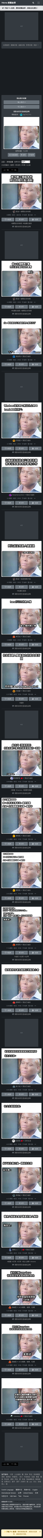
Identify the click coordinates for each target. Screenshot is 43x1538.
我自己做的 (27, 356)
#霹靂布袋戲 (27, 790)
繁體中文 (19, 1490)
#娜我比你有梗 (16, 223)
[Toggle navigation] (38, 3)
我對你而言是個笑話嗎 (23, 227)
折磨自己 (7, 1482)
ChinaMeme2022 (18, 495)
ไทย (19, 1496)
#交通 (21, 957)
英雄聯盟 (37, 1474)
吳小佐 (18, 1086)
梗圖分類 (14, 45)
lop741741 (27, 114)
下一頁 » (14, 170)
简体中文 (27, 1490)
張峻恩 (14, 1307)
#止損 (28, 165)
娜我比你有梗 (26, 211)
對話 (30, 1474)
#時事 (23, 165)
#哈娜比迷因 (27, 223)
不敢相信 (27, 1477)
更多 (35, 45)
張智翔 (17, 1141)
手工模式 (21, 107)
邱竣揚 (18, 440)
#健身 (21, 703)
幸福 (23, 1479)
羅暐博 (18, 1002)
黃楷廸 (18, 1195)
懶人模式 (21, 102)
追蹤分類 (21, 45)
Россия (25, 1496)
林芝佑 (18, 637)
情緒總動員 (30, 1479)
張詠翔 (18, 356)
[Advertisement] (21, 70)
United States (28, 1493)
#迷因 (16, 957)
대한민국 (5, 1496)
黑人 (3, 1484)
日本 (36, 1493)
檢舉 (25, 215)
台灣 (19, 1493)
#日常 (14, 1262)
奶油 (17, 211)
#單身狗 (17, 165)
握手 (13, 1482)
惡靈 (33, 1477)
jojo (31, 1482)
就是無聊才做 (26, 579)
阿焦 (16, 1479)
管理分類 (29, 45)
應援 (37, 1477)
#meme (33, 1262)
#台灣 (26, 957)
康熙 (3, 1477)
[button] (35, 215)
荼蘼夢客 (17, 778)
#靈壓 (12, 165)
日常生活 (28, 1141)
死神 (26, 1474)
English (35, 1490)
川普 (11, 1474)
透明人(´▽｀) (17, 1250)
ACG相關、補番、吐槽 (27, 1307)
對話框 (6, 1479)
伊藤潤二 (15, 1477)
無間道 (8, 1477)
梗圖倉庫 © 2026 (7, 1502)
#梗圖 (13, 790)
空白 (34, 1482)
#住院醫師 (5, 165)
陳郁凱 (18, 836)
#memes (19, 790)
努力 (21, 1477)
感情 (12, 1479)
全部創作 (6, 45)
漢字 (18, 1482)
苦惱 (39, 1482)
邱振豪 (18, 691)
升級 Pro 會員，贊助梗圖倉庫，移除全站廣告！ (21, 8)
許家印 (23, 1482)
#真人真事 (26, 1262)
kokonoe (17, 1416)
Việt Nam (13, 1496)
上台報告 (17, 1474)
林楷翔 (18, 945)
